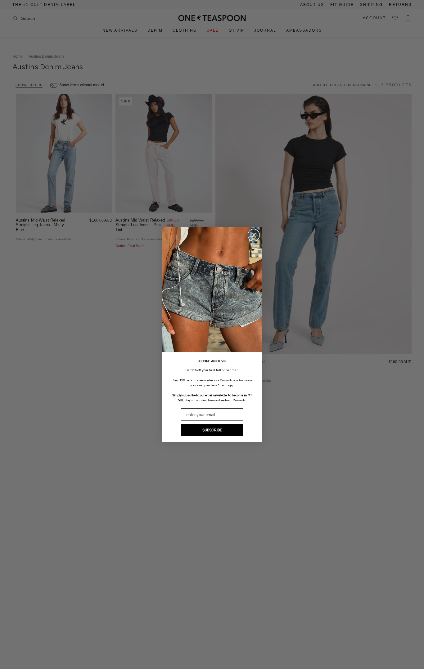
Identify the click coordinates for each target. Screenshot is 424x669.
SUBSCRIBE (212, 430)
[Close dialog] (253, 235)
